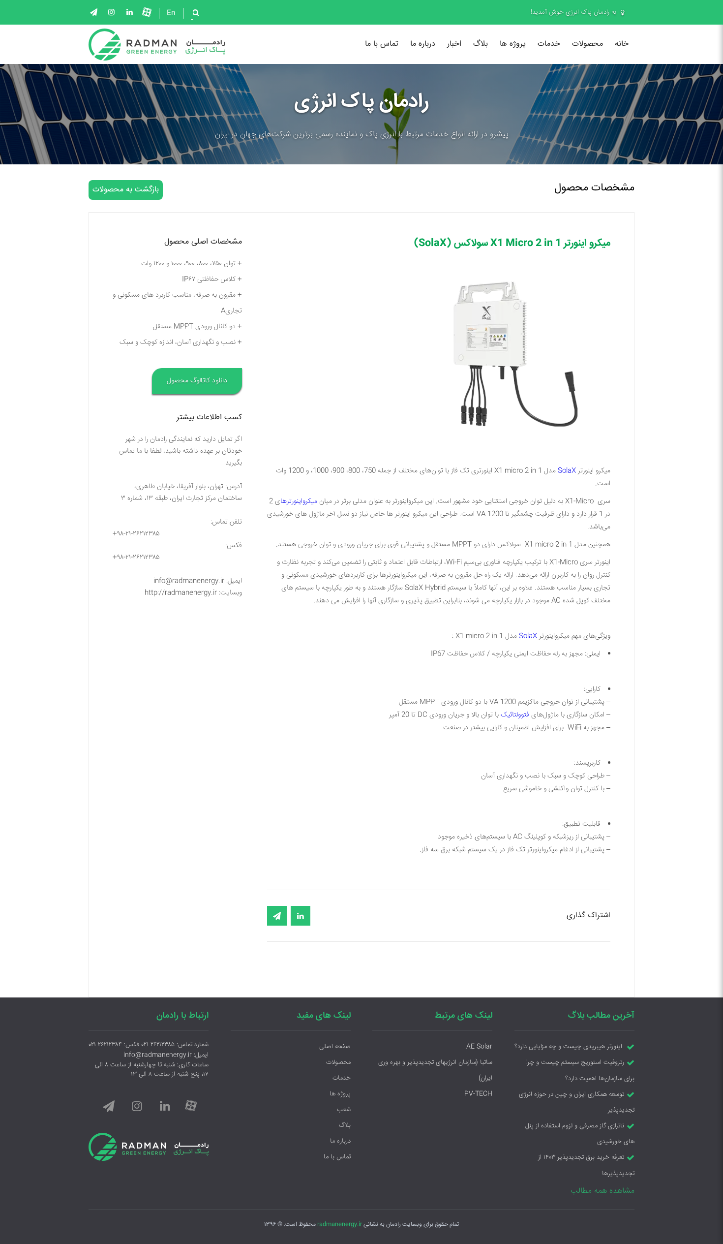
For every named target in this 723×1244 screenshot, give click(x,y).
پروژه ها (513, 44)
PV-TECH (478, 1094)
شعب (344, 1110)
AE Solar (479, 1047)
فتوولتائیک (515, 715)
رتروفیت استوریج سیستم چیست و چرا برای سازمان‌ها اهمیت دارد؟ (580, 1071)
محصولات (587, 44)
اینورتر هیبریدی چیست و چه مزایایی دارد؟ (569, 1047)
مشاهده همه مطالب (602, 1191)
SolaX (567, 471)
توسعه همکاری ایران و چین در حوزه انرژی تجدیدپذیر (576, 1102)
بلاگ (480, 44)
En (171, 13)
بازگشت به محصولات (125, 190)
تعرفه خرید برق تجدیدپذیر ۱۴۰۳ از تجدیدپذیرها (586, 1166)
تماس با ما (381, 44)
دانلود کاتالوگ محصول (197, 380)
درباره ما (422, 44)
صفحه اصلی (335, 1047)
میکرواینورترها (298, 501)
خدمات (549, 44)
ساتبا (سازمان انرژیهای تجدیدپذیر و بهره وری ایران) (435, 1070)
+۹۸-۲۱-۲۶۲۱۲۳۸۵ (136, 534)
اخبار (454, 44)
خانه (622, 44)
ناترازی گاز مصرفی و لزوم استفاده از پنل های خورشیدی (579, 1134)
